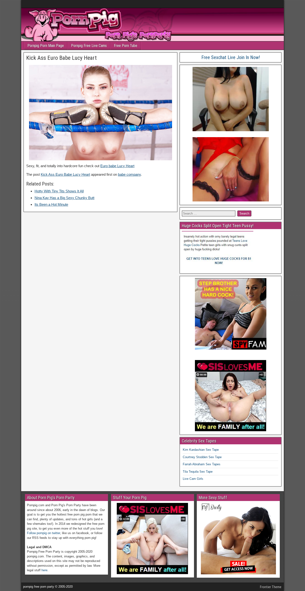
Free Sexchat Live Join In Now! (230, 57)
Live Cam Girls (193, 479)
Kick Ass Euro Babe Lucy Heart (61, 58)
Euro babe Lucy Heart (117, 166)
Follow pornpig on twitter (43, 533)
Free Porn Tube (125, 45)
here (44, 570)
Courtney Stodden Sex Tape (202, 457)
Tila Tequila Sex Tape (198, 471)
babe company (129, 174)
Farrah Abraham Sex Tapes (201, 464)
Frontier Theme (270, 587)
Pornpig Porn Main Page (45, 45)
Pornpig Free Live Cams (89, 45)
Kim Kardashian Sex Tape (201, 449)
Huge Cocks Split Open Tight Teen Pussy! (218, 225)
